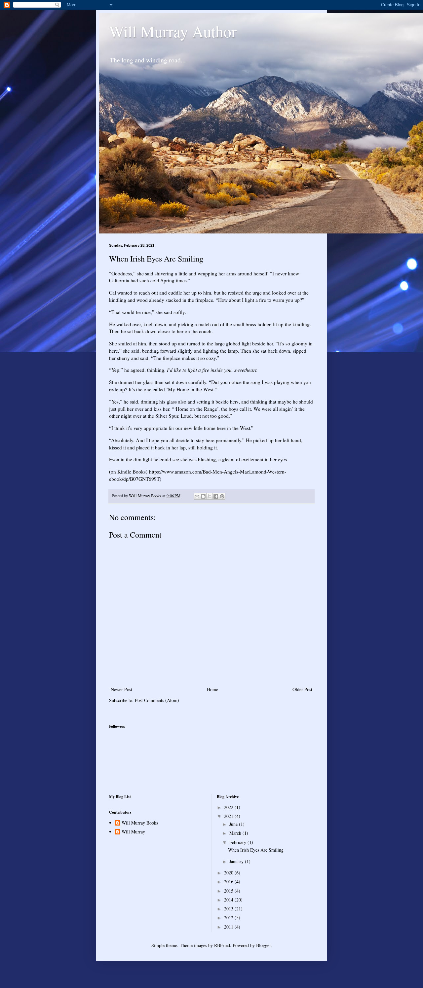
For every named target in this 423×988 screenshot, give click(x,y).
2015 (229, 891)
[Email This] (197, 496)
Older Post (302, 689)
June (234, 824)
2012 (229, 917)
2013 (229, 908)
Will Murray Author (173, 31)
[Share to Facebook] (215, 496)
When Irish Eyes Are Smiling (256, 850)
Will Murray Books (140, 823)
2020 (229, 872)
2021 (229, 816)
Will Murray (133, 832)
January (237, 861)
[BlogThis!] (203, 496)
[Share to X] (209, 496)
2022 (229, 807)
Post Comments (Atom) (157, 700)
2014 (229, 900)
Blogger (263, 945)
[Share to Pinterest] (222, 496)
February (238, 842)
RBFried (222, 945)
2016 (229, 881)
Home (212, 689)
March (236, 833)
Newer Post (121, 689)
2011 (229, 927)
